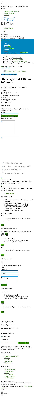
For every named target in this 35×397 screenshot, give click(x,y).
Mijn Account (8, 374)
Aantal (3, 112)
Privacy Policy (8, 361)
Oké (2, 225)
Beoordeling (5, 278)
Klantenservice (8, 363)
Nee (2, 233)
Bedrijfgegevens (9, 378)
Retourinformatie (9, 371)
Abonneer (21, 343)
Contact (6, 15)
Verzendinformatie (9, 369)
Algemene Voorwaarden (11, 356)
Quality (3, 267)
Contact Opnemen (9, 376)
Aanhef (3, 273)
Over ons (9, 13)
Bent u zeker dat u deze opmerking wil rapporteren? (16, 231)
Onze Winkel (11, 11)
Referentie (4, 196)
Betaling (6, 373)
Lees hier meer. (28, 386)
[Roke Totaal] (8, 25)
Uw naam (4, 269)
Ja (6, 233)
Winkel (6, 359)
